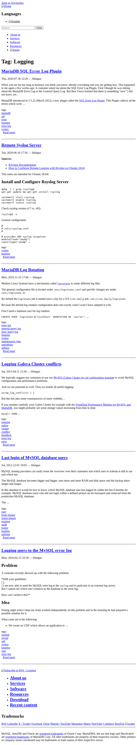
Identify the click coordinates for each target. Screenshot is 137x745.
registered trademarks (51, 733)
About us (15, 34)
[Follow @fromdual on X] (130, 723)
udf (3, 641)
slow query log (9, 331)
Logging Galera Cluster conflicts (31, 364)
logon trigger (8, 518)
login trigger (8, 514)
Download (19, 699)
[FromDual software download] (15, 49)
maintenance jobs (11, 341)
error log (6, 126)
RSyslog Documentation (22, 164)
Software (15, 42)
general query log (11, 328)
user (3, 511)
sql (3, 116)
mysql (4, 638)
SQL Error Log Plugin (92, 100)
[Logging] (14, 21)
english (5, 634)
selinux (5, 347)
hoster (4, 527)
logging (5, 122)
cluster (5, 428)
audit (4, 524)
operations (7, 344)
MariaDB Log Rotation (22, 269)
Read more (9, 132)
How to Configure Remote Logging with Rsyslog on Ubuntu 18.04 (47, 168)
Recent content (23, 705)
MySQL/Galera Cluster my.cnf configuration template (84, 377)
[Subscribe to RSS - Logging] (18, 670)
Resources (16, 46)
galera (4, 425)
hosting (5, 531)
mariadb (6, 113)
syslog (5, 250)
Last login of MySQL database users (34, 457)
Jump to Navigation (12, 2)
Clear (39, 28)
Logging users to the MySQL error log (36, 550)
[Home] (6, 6)
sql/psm (5, 534)
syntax (5, 129)
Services (14, 38)
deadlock (6, 435)
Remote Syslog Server (21, 145)
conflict (5, 431)
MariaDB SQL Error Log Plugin (31, 71)
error (4, 119)
